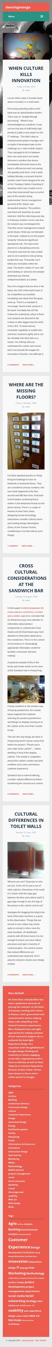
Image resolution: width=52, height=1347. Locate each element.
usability (13, 1195)
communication (24, 1234)
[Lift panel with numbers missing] (26, 469)
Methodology (15, 1166)
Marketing (13, 1158)
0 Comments (13, 364)
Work (11, 1206)
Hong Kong (13, 1136)
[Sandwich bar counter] (26, 702)
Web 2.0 (12, 1199)
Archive (12, 1096)
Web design (14, 1203)
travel (11, 1188)
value (19, 1316)
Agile (10, 1092)
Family (11, 1133)
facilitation (29, 1252)
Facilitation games (18, 1129)
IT (18, 1267)
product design (16, 1282)
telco (39, 1301)
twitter (29, 1306)
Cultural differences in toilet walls (26, 820)
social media (16, 1296)
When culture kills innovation (26, 74)
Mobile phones (16, 1169)
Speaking (13, 1184)
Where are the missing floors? (26, 391)
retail (11, 1177)
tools (18, 1305)
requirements (32, 1291)
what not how (27, 1320)
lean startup (14, 1155)
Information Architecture (21, 1144)
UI (33, 1305)
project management (19, 1173)
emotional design (17, 1122)
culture (12, 1111)
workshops (14, 1324)
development (15, 1252)
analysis (28, 1224)
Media (11, 1162)
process (41, 1278)
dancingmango (18, 7)
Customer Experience (19, 1114)
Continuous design (18, 1107)
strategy (31, 1301)
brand (24, 1229)
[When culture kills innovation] (26, 46)
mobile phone (13, 1278)
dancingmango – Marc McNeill (34, 1340)
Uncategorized (15, 1192)
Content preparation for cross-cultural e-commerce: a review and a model (25, 612)
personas (23, 1278)
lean (32, 1267)
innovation (14, 1147)
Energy (11, 1125)
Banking (12, 1099)
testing (11, 1305)
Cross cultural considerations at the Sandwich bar (27, 578)
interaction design (18, 1151)
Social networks (16, 1181)
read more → (29, 364)
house (11, 1140)
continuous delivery (18, 1103)
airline (20, 1224)
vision (25, 1315)
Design (11, 1118)
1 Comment (12, 546)
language (24, 1268)
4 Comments (13, 974)
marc (28, 90)
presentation (32, 1278)
